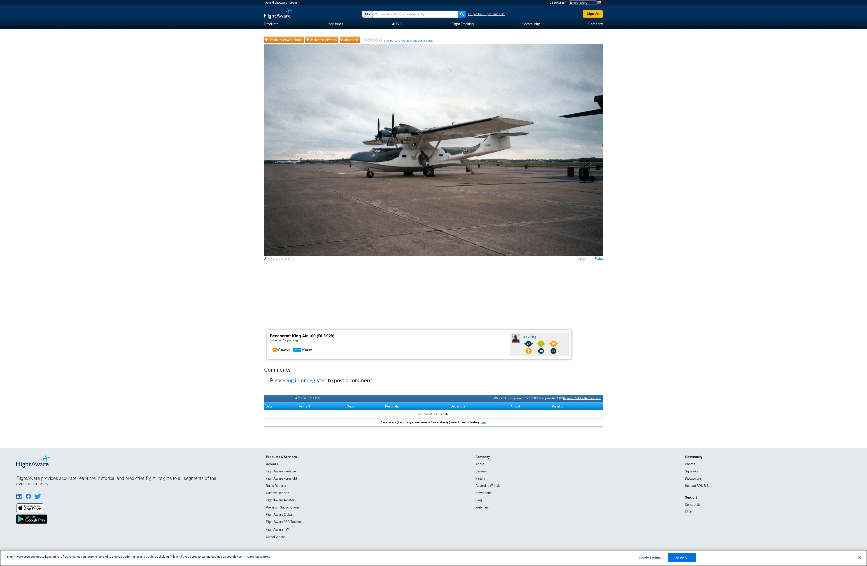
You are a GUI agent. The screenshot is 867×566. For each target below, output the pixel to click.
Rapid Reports (276, 486)
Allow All (682, 557)
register (316, 380)
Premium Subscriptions (282, 507)
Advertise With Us (488, 486)
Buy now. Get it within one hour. (582, 398)
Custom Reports (277, 493)
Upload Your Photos (323, 39)
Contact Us (693, 504)
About (479, 464)
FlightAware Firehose (281, 471)
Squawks (691, 471)
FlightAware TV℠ (278, 529)
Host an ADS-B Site (698, 486)
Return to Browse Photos (285, 39)
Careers (481, 471)
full (292, 259)
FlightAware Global (279, 514)
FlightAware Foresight (281, 478)
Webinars (482, 507)
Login (293, 2)
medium (273, 259)
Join (483, 422)
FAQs (688, 512)
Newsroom (483, 493)
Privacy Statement (256, 556)
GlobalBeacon (276, 537)
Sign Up (593, 14)
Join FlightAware (276, 2)
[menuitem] (271, 24)
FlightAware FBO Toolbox (284, 522)
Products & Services (281, 457)
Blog (478, 500)
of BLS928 (282, 349)
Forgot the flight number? (486, 14)
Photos (690, 464)
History (480, 478)
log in (293, 380)
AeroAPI (272, 464)
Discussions (693, 478)
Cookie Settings (650, 557)
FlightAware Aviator (280, 500)
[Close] (860, 558)
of (303, 349)
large (284, 259)
